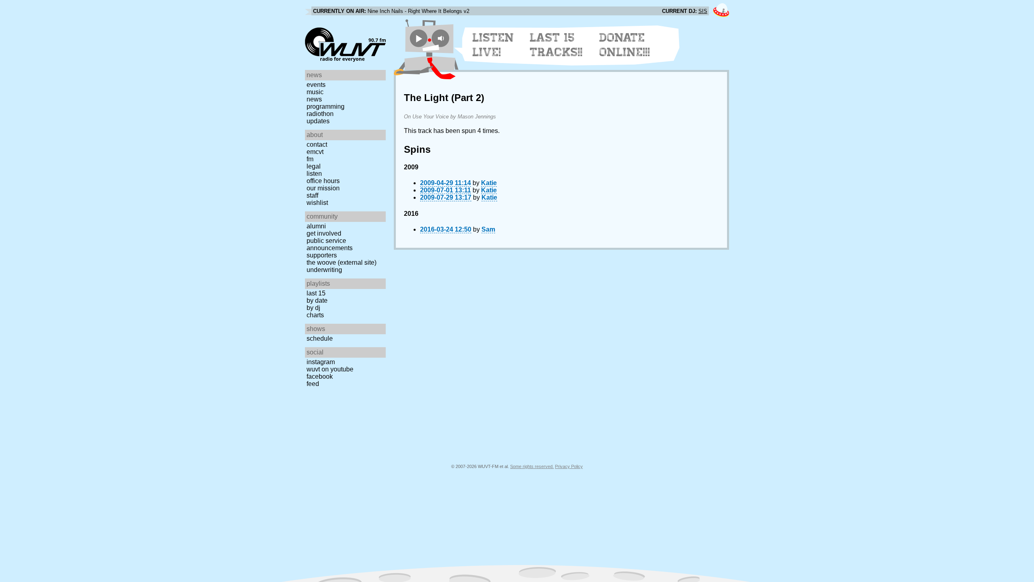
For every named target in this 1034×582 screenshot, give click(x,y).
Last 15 (316, 293)
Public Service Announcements (330, 244)
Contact (317, 144)
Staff (312, 195)
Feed (313, 383)
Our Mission (323, 188)
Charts (315, 315)
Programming (326, 106)
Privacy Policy (569, 466)
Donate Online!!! (624, 44)
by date (317, 300)
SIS (702, 11)
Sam (488, 229)
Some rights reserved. (532, 466)
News (314, 99)
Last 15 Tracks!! (556, 44)
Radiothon (320, 113)
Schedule (320, 338)
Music (315, 92)
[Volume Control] (442, 38)
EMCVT (315, 151)
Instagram (321, 361)
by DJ (313, 307)
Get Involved (324, 233)
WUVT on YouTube (330, 369)
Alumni (316, 226)
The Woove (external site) (341, 262)
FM (310, 159)
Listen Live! (493, 44)
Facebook (320, 376)
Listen (314, 173)
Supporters (322, 255)
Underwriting (324, 269)
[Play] (419, 38)
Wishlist (317, 202)
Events (316, 84)
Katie (489, 182)
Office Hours (323, 180)
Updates (318, 121)
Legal (314, 166)
